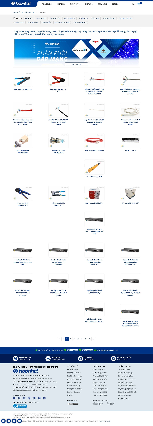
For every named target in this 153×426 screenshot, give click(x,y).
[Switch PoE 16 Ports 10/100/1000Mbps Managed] (23, 280)
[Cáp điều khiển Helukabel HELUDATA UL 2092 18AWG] (130, 110)
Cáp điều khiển (46, 22)
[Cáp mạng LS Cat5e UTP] (94, 193)
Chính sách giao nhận (74, 379)
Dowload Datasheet (74, 392)
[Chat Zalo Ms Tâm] (3, 422)
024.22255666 (25, 390)
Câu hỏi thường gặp (73, 385)
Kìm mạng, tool (33, 22)
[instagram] (30, 398)
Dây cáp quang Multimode (127, 385)
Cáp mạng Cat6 (55, 18)
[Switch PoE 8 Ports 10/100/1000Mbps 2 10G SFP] (23, 250)
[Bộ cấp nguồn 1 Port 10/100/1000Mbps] (94, 280)
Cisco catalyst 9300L (100, 395)
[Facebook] (15, 398)
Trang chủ (47, 4)
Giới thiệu (60, 4)
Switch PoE (28, 18)
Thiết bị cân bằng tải (99, 385)
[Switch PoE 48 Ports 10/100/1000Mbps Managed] (94, 250)
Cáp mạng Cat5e (41, 18)
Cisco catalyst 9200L (100, 392)
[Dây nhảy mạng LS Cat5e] (94, 140)
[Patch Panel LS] (130, 140)
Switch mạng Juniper (99, 373)
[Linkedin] (35, 398)
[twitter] (20, 398)
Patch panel (95, 18)
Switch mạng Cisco (99, 369)
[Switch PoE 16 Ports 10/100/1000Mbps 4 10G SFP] (94, 219)
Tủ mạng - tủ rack (124, 369)
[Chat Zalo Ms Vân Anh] (8, 422)
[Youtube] (25, 398)
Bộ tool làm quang (124, 395)
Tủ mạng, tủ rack (19, 22)
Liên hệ (115, 4)
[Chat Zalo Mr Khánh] (19, 422)
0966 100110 (41, 390)
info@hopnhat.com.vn (107, 350)
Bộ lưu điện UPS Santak (62, 22)
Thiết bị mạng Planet (79, 22)
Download (102, 4)
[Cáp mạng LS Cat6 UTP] (130, 193)
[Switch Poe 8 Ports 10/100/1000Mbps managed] (58, 250)
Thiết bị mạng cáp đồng (100, 389)
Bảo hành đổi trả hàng (74, 376)
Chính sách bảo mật (73, 373)
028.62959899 (25, 384)
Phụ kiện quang (123, 398)
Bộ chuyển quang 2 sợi (125, 376)
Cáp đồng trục (83, 18)
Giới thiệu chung (72, 369)
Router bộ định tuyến (100, 379)
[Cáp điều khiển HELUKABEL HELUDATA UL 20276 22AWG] (130, 79)
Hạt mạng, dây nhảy (125, 18)
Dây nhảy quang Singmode (127, 389)
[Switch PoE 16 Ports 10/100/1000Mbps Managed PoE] (130, 250)
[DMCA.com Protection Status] (73, 403)
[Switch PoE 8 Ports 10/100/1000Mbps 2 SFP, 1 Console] (130, 280)
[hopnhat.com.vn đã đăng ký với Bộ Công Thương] (20, 406)
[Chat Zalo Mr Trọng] (14, 422)
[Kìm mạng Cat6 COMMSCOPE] (23, 193)
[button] (133, 4)
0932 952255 (42, 384)
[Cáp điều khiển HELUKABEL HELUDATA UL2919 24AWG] (94, 110)
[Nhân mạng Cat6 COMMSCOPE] (23, 140)
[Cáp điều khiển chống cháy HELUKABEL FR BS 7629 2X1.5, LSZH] (23, 110)
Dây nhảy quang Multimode (127, 392)
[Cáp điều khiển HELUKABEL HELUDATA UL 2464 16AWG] (58, 110)
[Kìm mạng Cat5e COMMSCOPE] (58, 193)
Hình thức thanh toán (74, 382)
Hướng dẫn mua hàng (74, 389)
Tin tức (88, 4)
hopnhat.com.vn (25, 378)
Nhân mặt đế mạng (109, 18)
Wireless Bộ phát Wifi (100, 376)
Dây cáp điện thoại (69, 18)
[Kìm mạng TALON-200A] (23, 79)
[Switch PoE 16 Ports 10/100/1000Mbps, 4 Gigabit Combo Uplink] (130, 311)
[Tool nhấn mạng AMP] (94, 167)
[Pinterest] (40, 398)
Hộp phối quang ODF (125, 382)
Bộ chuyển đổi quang (125, 373)
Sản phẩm (74, 4)
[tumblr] (45, 398)
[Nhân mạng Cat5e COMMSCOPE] (58, 140)
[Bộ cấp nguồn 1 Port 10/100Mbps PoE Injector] (94, 309)
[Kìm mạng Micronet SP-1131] (58, 79)
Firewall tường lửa (99, 382)
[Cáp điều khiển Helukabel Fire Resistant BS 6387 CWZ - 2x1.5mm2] (94, 79)
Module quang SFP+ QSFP (127, 379)
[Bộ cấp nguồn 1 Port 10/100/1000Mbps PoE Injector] (58, 280)
